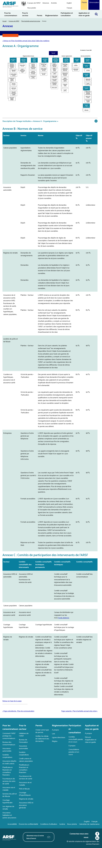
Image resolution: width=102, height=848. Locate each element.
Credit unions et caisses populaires (26, 759)
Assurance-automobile (6, 749)
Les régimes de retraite (8, 807)
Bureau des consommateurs (8, 743)
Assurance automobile (23, 747)
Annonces (46, 2)
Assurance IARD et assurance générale (26, 805)
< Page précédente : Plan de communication (18, 711)
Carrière (62, 824)
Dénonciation (94, 2)
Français (69, 7)
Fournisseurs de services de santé (25, 777)
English (69, 2)
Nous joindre (31, 7)
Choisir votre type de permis (42, 730)
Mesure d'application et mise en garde (90, 739)
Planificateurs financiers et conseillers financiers (7, 771)
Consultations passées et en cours (74, 752)
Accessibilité (12, 824)
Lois (53, 733)
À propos (55, 729)
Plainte (84, 2)
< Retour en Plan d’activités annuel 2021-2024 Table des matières (25, 40)
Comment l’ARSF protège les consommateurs (9, 735)
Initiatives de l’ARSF (23, 734)
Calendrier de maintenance (89, 824)
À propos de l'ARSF (34, 2)
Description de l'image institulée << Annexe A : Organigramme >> (30, 121)
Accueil (4, 21)
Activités (54, 2)
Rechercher (97, 11)
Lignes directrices (58, 737)
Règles (54, 741)
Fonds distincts (63, 617)
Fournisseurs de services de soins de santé (8, 781)
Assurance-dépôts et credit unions (9, 762)
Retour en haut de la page (12, 700)
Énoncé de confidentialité (28, 824)
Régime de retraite (26, 798)
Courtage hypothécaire (7, 801)
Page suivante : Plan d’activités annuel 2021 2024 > (79, 711)
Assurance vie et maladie (8, 788)
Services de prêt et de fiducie (9, 794)
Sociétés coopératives (7, 755)
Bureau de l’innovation (23, 740)
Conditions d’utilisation (48, 824)
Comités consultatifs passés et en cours (76, 739)
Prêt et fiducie (24, 788)
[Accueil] (13, 4)
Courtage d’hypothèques (25, 793)
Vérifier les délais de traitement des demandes (42, 738)
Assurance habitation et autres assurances (9, 815)
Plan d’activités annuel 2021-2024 (30, 21)
